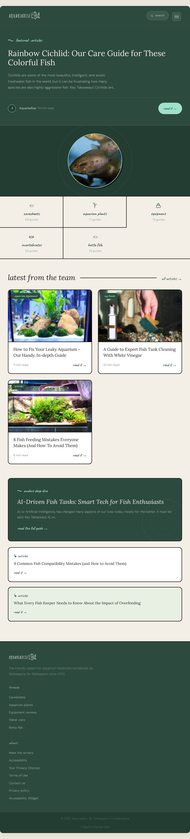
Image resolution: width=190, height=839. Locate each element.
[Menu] (176, 16)
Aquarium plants (21, 705)
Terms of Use (18, 775)
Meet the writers (21, 753)
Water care (17, 720)
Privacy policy (19, 790)
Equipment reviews (23, 712)
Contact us (17, 783)
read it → (170, 108)
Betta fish (16, 727)
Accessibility (18, 760)
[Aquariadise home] (24, 16)
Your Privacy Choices (24, 768)
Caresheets (17, 697)
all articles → (172, 278)
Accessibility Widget (23, 798)
